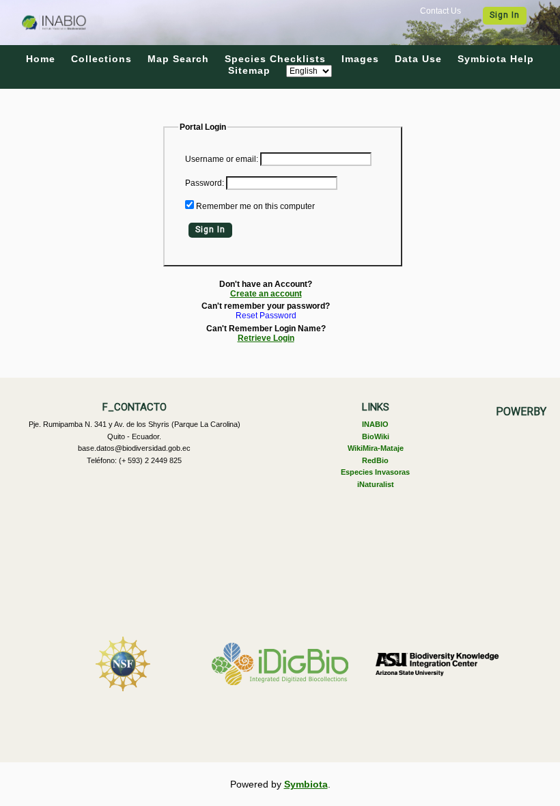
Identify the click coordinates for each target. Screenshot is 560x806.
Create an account (266, 293)
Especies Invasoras (375, 472)
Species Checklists (275, 58)
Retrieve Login (266, 338)
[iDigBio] (280, 664)
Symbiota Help (496, 58)
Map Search (178, 58)
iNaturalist (375, 484)
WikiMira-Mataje (376, 448)
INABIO (375, 424)
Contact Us (440, 11)
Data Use (418, 58)
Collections (101, 58)
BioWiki (375, 436)
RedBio (375, 460)
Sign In (505, 15)
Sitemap (249, 70)
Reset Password (266, 315)
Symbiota (306, 784)
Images (360, 58)
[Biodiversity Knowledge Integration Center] (437, 664)
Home (40, 58)
